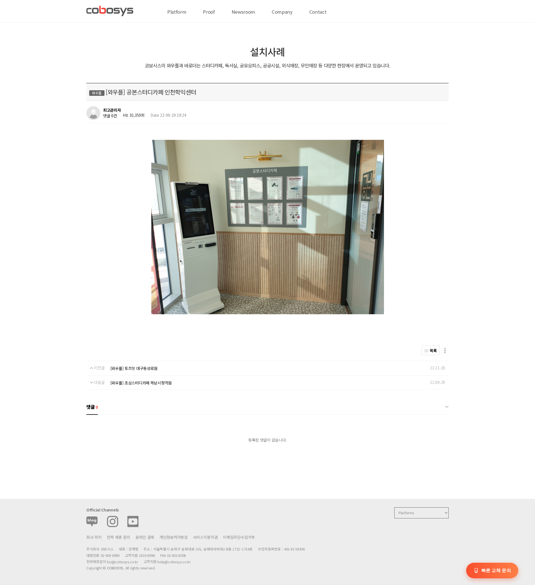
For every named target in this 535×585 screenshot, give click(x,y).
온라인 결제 (144, 537)
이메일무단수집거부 (239, 537)
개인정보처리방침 (173, 537)
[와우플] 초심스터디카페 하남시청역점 (141, 383)
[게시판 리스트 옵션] (445, 350)
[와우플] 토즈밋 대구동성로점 (134, 368)
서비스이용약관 (205, 537)
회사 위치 (94, 537)
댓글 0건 (110, 115)
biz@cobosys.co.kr (122, 561)
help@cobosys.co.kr (174, 561)
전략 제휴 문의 (118, 537)
